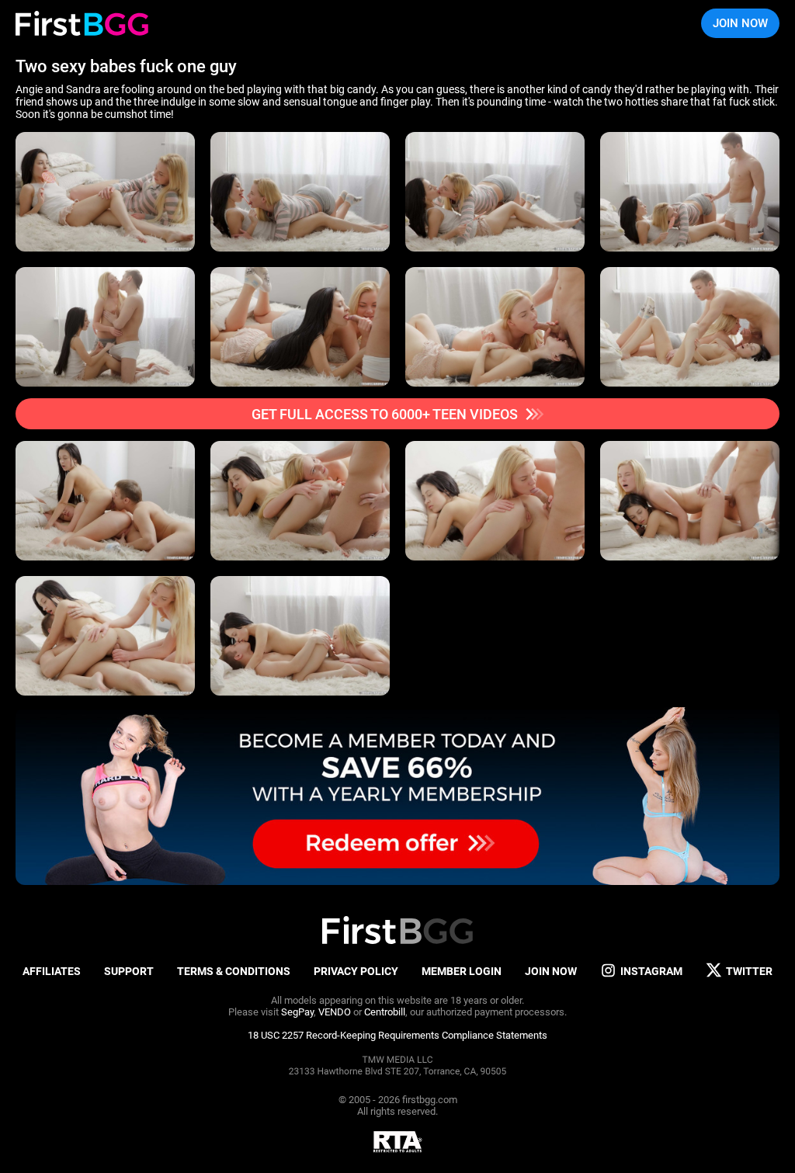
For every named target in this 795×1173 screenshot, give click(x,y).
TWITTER (749, 971)
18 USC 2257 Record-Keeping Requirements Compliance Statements (397, 1035)
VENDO (334, 1012)
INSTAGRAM (651, 971)
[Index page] (82, 23)
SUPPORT (129, 971)
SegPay (297, 1012)
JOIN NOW (740, 23)
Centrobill (384, 1012)
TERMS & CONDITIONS (233, 971)
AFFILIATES (52, 971)
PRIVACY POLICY (356, 971)
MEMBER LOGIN (462, 971)
